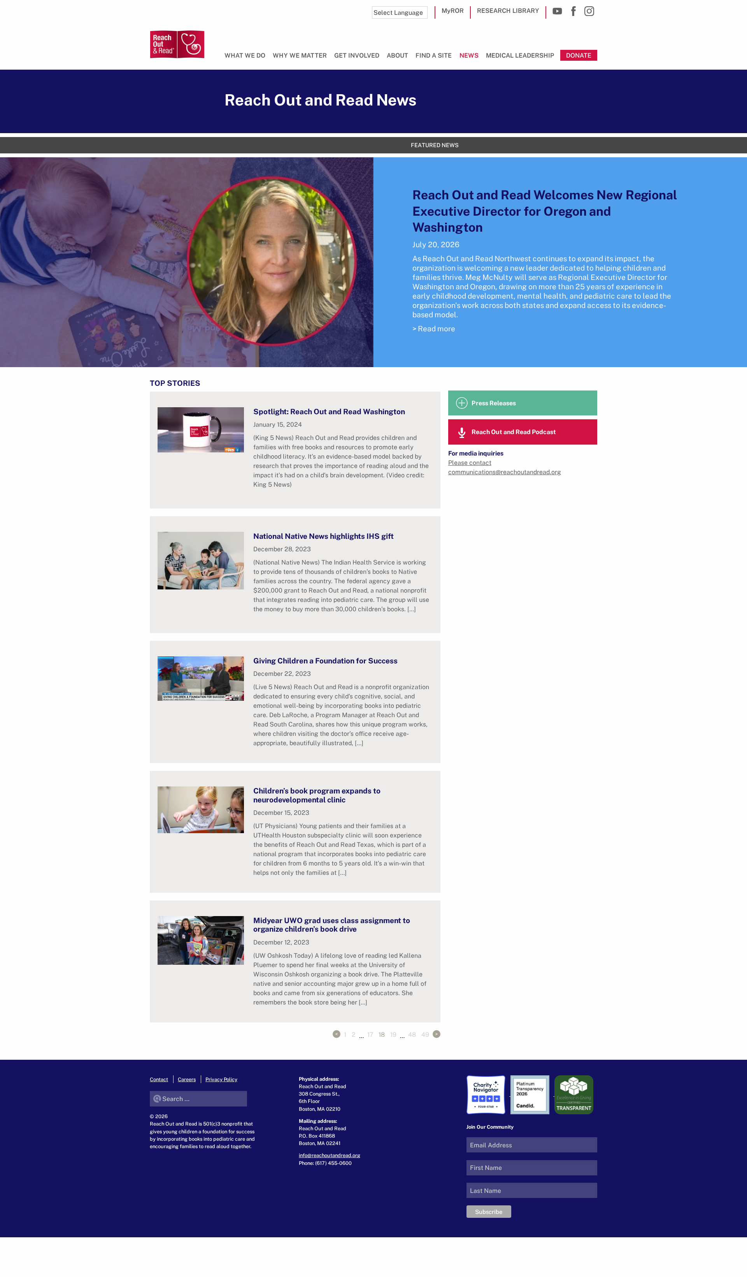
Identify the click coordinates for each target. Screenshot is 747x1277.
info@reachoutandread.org (329, 1155)
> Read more (433, 328)
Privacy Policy (221, 1079)
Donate (578, 55)
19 (393, 1034)
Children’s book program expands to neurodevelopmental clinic (317, 795)
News (469, 55)
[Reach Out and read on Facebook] (573, 11)
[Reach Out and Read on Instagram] (589, 11)
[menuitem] (246, 58)
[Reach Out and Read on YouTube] (557, 11)
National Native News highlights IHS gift (323, 535)
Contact (159, 1079)
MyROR (453, 10)
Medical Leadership (520, 55)
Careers (187, 1079)
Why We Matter (300, 55)
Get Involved (356, 55)
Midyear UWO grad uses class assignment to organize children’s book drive (331, 924)
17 (370, 1034)
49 (425, 1034)
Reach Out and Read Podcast (514, 432)
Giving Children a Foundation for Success (325, 660)
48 (412, 1034)
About (397, 55)
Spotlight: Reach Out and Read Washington (329, 411)
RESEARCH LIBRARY (508, 10)
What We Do (244, 55)
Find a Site (434, 55)
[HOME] (177, 44)
